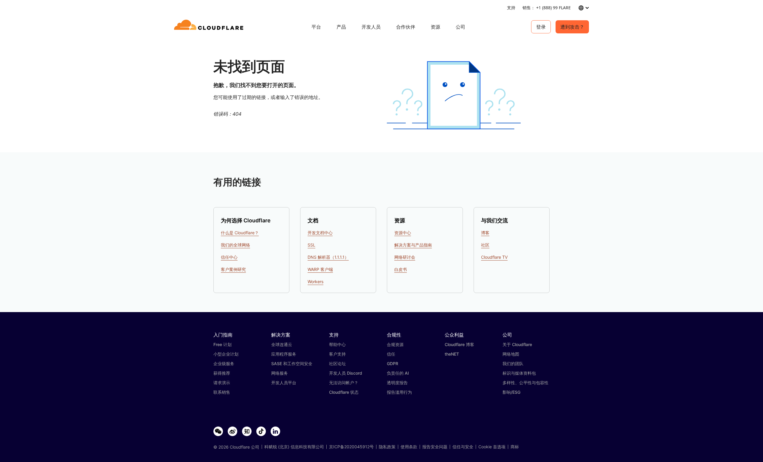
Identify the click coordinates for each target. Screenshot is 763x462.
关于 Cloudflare (517, 344)
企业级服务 (223, 363)
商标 (515, 447)
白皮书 (400, 269)
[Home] (209, 27)
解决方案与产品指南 (413, 244)
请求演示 (221, 382)
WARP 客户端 (320, 269)
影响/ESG (511, 392)
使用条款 (409, 447)
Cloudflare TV (494, 257)
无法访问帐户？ (343, 382)
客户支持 (337, 353)
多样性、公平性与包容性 (525, 382)
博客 (485, 232)
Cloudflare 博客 (459, 344)
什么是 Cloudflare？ (240, 232)
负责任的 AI (398, 373)
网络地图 (511, 353)
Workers (315, 281)
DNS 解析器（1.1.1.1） (328, 257)
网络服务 (279, 373)
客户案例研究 (233, 269)
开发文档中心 (320, 232)
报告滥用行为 (399, 392)
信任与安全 (462, 447)
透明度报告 (397, 382)
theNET (452, 353)
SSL (311, 244)
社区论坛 (337, 363)
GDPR (392, 363)
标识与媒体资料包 (519, 373)
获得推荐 (221, 373)
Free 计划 (222, 344)
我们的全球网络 (235, 244)
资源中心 (402, 232)
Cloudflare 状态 (344, 392)
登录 (541, 27)
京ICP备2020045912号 (351, 447)
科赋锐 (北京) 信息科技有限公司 (294, 447)
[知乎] (247, 432)
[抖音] (261, 432)
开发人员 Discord (345, 373)
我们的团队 (513, 363)
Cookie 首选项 (491, 447)
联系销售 (221, 392)
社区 (485, 244)
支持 (511, 7)
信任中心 (229, 257)
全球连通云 (281, 344)
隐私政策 (387, 447)
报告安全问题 (434, 447)
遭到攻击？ (572, 27)
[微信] (218, 432)
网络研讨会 (404, 257)
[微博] (232, 432)
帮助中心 (337, 344)
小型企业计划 (225, 353)
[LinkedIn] (275, 432)
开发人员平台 (283, 382)
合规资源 (395, 344)
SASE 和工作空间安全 (291, 363)
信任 (391, 353)
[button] (454, 95)
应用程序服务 (283, 353)
